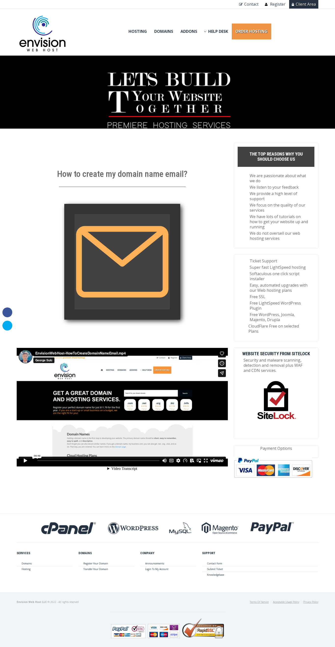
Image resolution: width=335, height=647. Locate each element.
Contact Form (214, 563)
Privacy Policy (310, 602)
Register (277, 4)
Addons (188, 31)
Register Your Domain (95, 563)
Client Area (306, 4)
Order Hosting (251, 31)
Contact (251, 4)
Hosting (138, 31)
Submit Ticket (215, 569)
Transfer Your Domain (95, 569)
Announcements (154, 563)
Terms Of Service (259, 602)
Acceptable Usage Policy (286, 602)
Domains (163, 31)
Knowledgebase (215, 574)
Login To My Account (156, 569)
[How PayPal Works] (273, 479)
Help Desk (218, 31)
